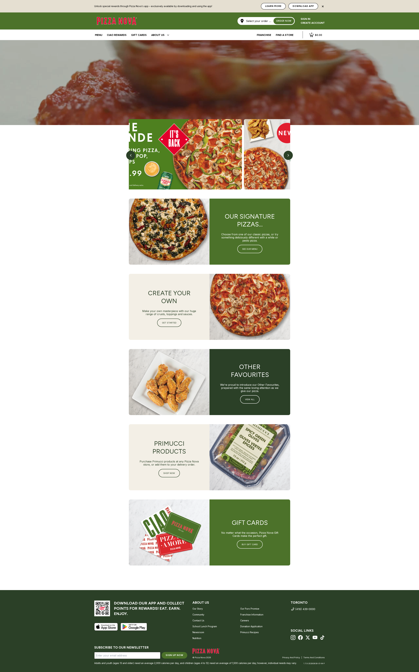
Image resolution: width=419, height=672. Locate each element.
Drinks (211, 35)
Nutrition (196, 638)
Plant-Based (239, 35)
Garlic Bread (192, 35)
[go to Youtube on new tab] (315, 637)
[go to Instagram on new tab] (293, 637)
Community (198, 614)
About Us (157, 35)
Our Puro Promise (249, 608)
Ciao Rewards (117, 35)
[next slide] (288, 155)
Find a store (284, 35)
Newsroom (198, 632)
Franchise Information (251, 614)
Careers (244, 620)
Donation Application (251, 626)
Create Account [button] (313, 22)
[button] (266, 21)
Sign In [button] (305, 18)
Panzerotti (174, 35)
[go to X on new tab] (307, 637)
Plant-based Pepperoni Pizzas (194, 35)
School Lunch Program (204, 626)
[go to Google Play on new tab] (133, 627)
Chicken (192, 35)
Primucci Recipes (249, 632)
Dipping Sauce (105, 35)
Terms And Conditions (314, 657)
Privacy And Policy (291, 657)
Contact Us (198, 620)
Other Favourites (214, 35)
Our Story (197, 608)
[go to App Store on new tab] (106, 627)
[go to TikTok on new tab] (322, 637)
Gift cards (139, 35)
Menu (98, 35)
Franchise (264, 35)
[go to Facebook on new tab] (300, 637)
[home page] (205, 651)
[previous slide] (130, 155)
